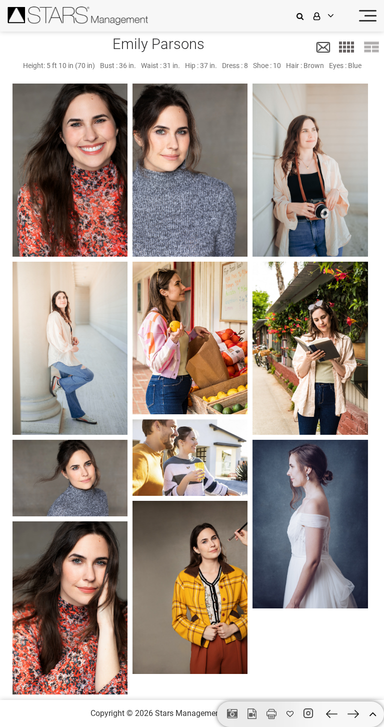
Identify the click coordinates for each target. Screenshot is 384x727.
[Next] (353, 714)
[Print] (271, 714)
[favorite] (290, 714)
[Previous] (332, 714)
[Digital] (232, 714)
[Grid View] (346, 47)
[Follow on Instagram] (310, 713)
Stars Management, (189, 713)
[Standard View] (371, 47)
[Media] (252, 714)
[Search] (302, 16)
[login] (330, 16)
